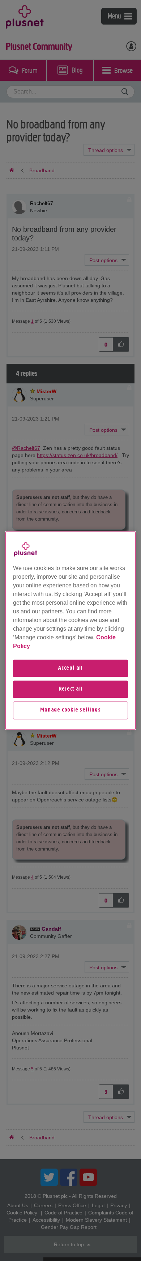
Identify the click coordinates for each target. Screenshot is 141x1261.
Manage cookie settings (70, 710)
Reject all (71, 689)
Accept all (70, 668)
